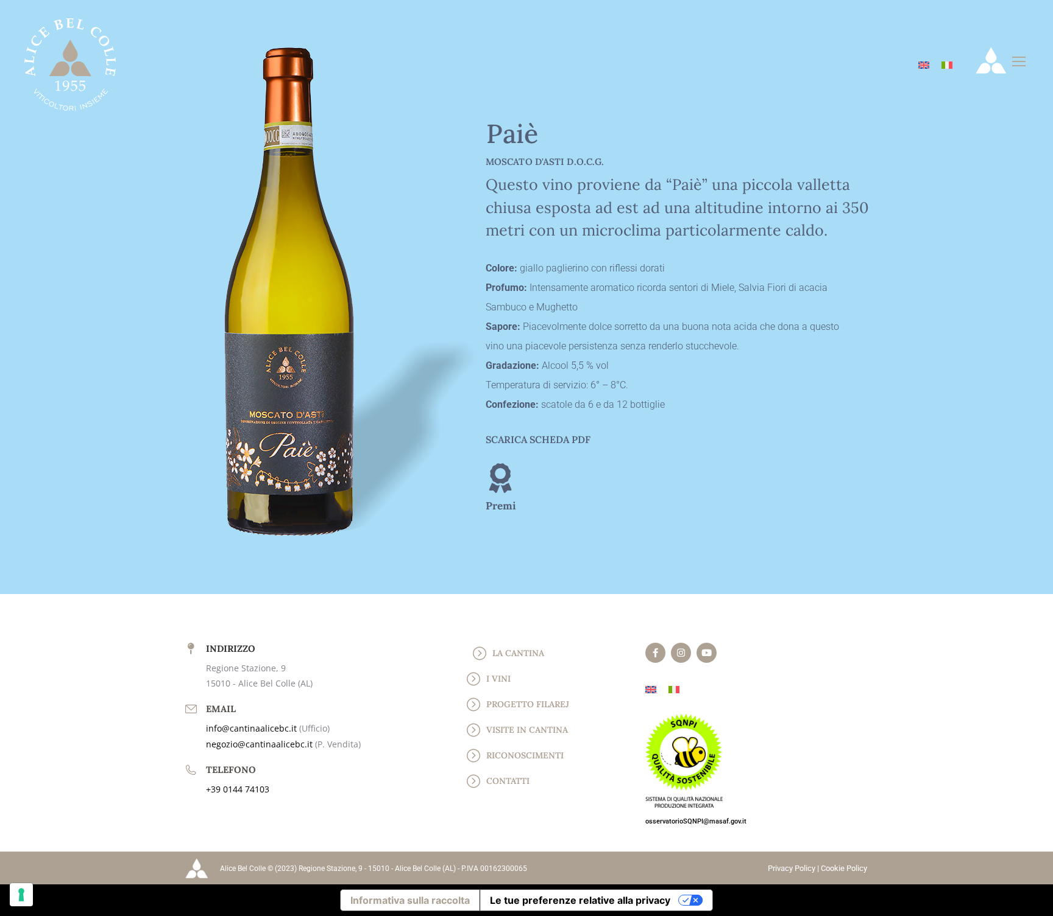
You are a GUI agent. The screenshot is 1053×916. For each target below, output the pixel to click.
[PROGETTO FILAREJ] (473, 704)
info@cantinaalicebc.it (252, 728)
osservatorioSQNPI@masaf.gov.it (695, 821)
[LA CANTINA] (479, 653)
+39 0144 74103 (237, 789)
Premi (501, 505)
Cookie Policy (844, 868)
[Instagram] (681, 653)
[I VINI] (473, 678)
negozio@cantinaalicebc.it (260, 744)
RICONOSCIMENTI (525, 755)
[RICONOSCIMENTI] (473, 755)
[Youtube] (707, 653)
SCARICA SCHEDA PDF (538, 439)
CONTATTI (508, 780)
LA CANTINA (518, 653)
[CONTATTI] (473, 781)
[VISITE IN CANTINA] (473, 729)
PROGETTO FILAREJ (527, 704)
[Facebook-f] (655, 653)
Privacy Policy (791, 868)
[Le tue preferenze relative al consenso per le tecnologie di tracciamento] (21, 894)
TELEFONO (231, 769)
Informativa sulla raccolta (410, 900)
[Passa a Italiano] (947, 64)
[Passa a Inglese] (923, 64)
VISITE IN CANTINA (527, 729)
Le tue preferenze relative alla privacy (580, 900)
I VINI (498, 678)
